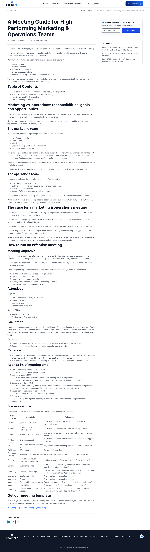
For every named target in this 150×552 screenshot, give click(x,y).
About (86, 4)
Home (45, 4)
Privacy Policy (128, 536)
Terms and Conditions (109, 536)
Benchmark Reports (72, 4)
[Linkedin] (142, 536)
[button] (9, 522)
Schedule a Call (80, 536)
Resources (56, 4)
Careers (96, 4)
